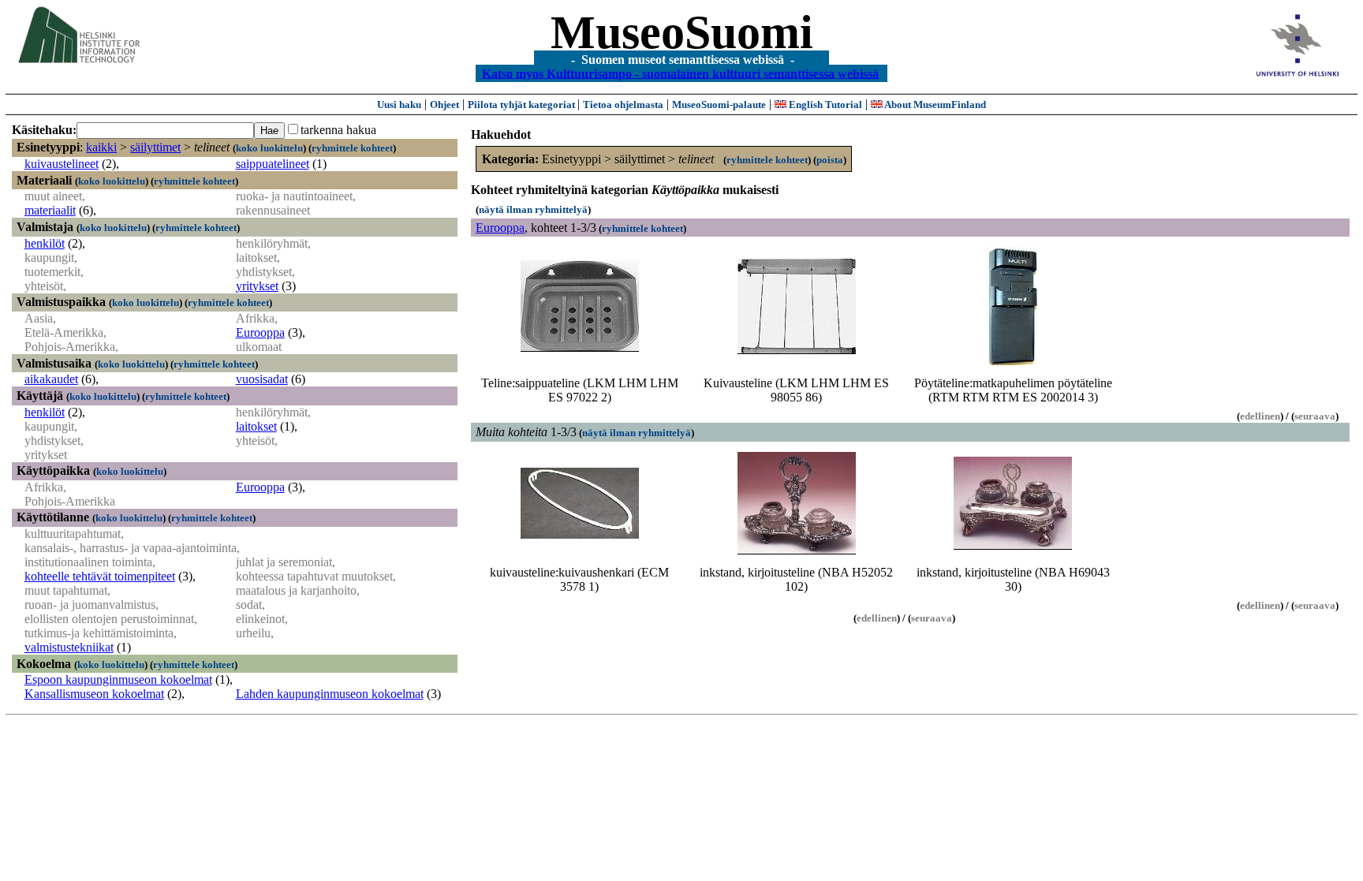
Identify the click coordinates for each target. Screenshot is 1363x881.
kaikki (101, 147)
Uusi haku (399, 104)
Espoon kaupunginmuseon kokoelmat (118, 679)
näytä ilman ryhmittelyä (533, 209)
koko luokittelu (269, 148)
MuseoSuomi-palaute (719, 104)
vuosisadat (262, 379)
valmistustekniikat (69, 647)
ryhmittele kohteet (352, 148)
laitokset (256, 426)
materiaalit (50, 210)
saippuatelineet (272, 163)
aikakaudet (51, 379)
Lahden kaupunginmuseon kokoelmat (330, 693)
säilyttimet (155, 147)
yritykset (257, 286)
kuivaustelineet (61, 163)
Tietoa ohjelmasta (623, 104)
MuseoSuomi (682, 32)
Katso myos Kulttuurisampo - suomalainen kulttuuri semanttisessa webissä (680, 73)
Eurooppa (260, 332)
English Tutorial (824, 104)
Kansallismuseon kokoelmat (94, 693)
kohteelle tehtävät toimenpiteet (99, 576)
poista (829, 160)
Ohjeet (444, 104)
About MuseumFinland (934, 104)
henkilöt (44, 243)
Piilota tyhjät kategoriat (522, 104)
